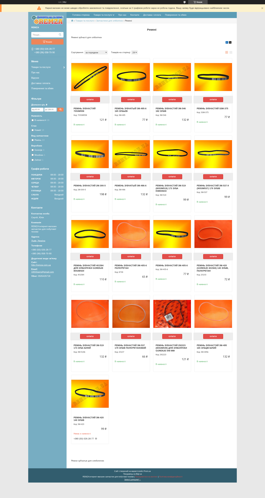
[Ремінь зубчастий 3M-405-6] (172, 234)
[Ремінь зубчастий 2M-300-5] (90, 154)
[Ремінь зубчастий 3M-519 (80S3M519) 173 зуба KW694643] (172, 154)
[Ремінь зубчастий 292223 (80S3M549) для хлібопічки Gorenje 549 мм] (172, 313)
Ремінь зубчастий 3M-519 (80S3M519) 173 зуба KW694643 (171, 188)
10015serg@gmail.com (42, 272)
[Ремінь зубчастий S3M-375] (213, 77)
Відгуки (35, 77)
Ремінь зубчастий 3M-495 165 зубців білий (212, 346)
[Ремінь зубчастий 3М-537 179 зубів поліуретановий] (131, 313)
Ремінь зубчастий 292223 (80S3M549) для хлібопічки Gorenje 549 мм (171, 348)
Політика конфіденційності (170, 477)
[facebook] (227, 43)
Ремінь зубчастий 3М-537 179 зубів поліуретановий (130, 346)
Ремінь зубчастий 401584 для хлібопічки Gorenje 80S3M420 (89, 268)
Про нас (35, 72)
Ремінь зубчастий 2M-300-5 (90, 185)
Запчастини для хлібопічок (109, 21)
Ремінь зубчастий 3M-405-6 (172, 265)
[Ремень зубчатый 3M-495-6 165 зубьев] (131, 77)
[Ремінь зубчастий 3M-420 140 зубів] (90, 393)
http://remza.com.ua (41, 265)
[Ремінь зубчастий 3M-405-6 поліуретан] (131, 234)
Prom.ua (147, 471)
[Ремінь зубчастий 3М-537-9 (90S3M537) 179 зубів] (213, 154)
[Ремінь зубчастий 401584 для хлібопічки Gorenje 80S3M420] (90, 234)
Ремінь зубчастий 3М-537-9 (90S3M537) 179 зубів (213, 187)
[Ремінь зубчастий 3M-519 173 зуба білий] (90, 313)
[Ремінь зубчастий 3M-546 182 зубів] (172, 77)
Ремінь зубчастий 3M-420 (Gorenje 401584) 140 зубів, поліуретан (213, 268)
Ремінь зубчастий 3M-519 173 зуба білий (89, 346)
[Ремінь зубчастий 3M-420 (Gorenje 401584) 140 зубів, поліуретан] (213, 234)
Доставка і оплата (40, 83)
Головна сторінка (81, 15)
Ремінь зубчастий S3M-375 (212, 108)
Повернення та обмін (42, 88)
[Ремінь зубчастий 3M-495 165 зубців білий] (213, 313)
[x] (230, 43)
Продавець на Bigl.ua (132, 474)
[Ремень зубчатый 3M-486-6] (131, 154)
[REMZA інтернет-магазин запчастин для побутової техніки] (47, 19)
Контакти (134, 15)
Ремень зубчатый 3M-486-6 (130, 185)
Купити (90, 100)
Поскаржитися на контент (146, 477)
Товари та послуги (40, 67)
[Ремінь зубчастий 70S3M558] (90, 77)
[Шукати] (60, 34)
